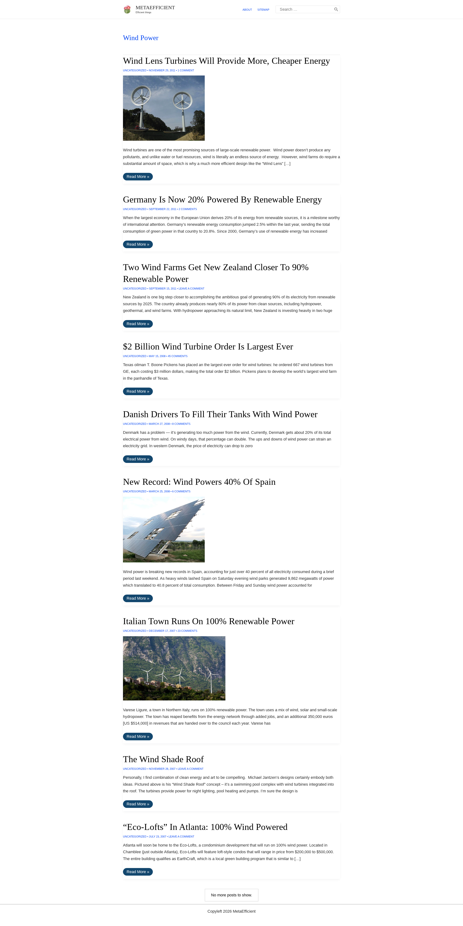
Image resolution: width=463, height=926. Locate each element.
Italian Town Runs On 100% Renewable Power (208, 621)
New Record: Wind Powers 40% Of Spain (199, 482)
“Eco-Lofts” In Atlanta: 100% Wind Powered (205, 827)
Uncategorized (134, 70)
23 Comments (187, 630)
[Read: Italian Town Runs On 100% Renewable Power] (171, 668)
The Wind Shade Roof (163, 759)
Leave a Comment (191, 288)
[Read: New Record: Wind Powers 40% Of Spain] (161, 529)
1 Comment (186, 70)
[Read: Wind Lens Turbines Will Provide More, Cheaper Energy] (161, 108)
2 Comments (188, 209)
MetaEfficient (155, 7)
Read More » (137, 177)
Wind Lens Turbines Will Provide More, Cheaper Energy (226, 61)
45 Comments (178, 356)
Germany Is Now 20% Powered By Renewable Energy (222, 199)
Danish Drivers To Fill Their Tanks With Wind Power (220, 414)
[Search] (336, 9)
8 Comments (181, 423)
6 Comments (181, 491)
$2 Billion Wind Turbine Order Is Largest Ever (208, 346)
